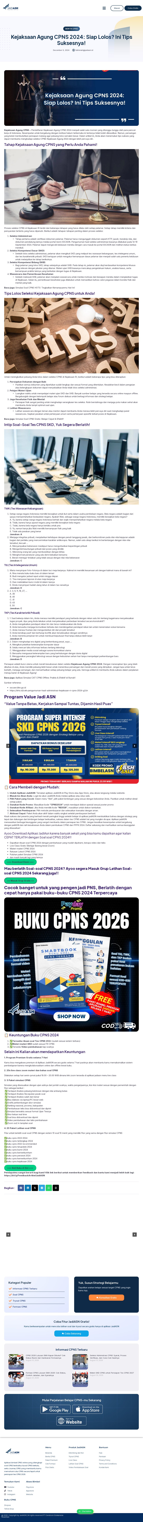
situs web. (85, 796)
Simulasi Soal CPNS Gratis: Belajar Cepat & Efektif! (40, 419)
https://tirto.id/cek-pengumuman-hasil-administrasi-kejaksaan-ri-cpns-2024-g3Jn (49, 690)
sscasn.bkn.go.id (18, 687)
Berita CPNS (71, 29)
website (121, 793)
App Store (84, 793)
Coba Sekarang (73, 1333)
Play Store (69, 793)
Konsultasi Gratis (107, 1297)
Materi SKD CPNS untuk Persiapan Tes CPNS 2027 (112, 1373)
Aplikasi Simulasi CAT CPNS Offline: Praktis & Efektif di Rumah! (45, 677)
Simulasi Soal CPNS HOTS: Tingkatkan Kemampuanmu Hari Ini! (45, 287)
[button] (104, 8)
